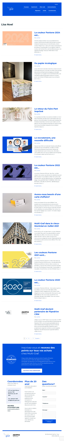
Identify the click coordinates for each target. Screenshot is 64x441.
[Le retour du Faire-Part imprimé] (17, 114)
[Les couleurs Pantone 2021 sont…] (17, 259)
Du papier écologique (45, 63)
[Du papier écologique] (17, 81)
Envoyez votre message (49, 421)
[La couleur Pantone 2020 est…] (17, 286)
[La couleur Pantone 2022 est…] (17, 172)
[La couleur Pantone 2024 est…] (17, 38)
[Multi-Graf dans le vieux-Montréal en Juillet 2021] (17, 233)
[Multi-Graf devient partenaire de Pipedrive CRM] (17, 312)
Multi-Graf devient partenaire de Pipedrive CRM (46, 311)
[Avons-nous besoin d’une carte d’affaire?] (17, 202)
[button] (31, 371)
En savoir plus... (38, 54)
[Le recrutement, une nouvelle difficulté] (17, 144)
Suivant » (37, 338)
